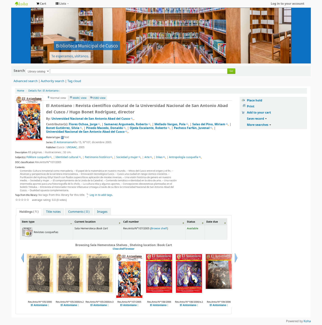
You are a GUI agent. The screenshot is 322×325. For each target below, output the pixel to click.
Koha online (24, 3)
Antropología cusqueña (183, 157)
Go (231, 71)
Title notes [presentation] (53, 212)
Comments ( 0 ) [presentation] (78, 212)
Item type (28, 222)
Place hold (254, 100)
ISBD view (99, 98)
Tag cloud (74, 81)
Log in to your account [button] (287, 3)
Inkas (159, 157)
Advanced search (26, 81)
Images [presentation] (102, 212)
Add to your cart (259, 112)
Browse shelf (159, 228)
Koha (307, 321)
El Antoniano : (44, 91)
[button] (41, 3)
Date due (212, 222)
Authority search (52, 81)
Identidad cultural (67, 157)
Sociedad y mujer (127, 157)
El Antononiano (63, 142)
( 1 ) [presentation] (28, 212)
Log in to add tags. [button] (101, 195)
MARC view (79, 98)
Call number (131, 222)
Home (20, 91)
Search (19, 71)
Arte (147, 157)
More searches (258, 125)
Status (191, 222)
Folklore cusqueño (37, 157)
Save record (256, 119)
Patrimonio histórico (97, 157)
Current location (85, 222)
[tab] (29, 211)
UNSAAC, (72, 147)
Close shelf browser (123, 249)
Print (250, 106)
